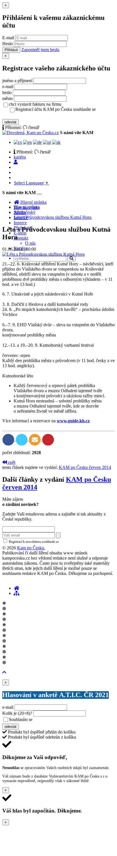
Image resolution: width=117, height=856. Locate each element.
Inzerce (20, 222)
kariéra (20, 157)
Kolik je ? (17, 713)
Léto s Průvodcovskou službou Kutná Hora (52, 217)
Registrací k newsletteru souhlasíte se (57, 542)
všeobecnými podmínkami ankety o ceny (73, 720)
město (7, 98)
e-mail (7, 86)
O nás (30, 243)
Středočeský (24, 212)
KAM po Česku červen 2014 (85, 467)
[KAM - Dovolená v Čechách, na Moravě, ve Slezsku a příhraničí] (16, 588)
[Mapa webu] (16, 593)
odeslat (10, 122)
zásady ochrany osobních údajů (38, 115)
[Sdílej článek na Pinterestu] (48, 439)
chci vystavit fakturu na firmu (35, 104)
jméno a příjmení (17, 80)
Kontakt (21, 238)
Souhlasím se (60, 719)
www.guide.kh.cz (73, 420)
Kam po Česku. (31, 547)
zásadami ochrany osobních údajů (83, 542)
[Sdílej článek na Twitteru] (22, 439)
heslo (7, 92)
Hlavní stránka (27, 207)
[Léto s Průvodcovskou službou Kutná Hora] (43, 254)
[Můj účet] (16, 162)
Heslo (7, 43)
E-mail (8, 37)
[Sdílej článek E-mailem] (35, 439)
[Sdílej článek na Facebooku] (9, 439)
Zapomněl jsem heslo (40, 49)
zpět (11, 462)
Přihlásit (11, 50)
